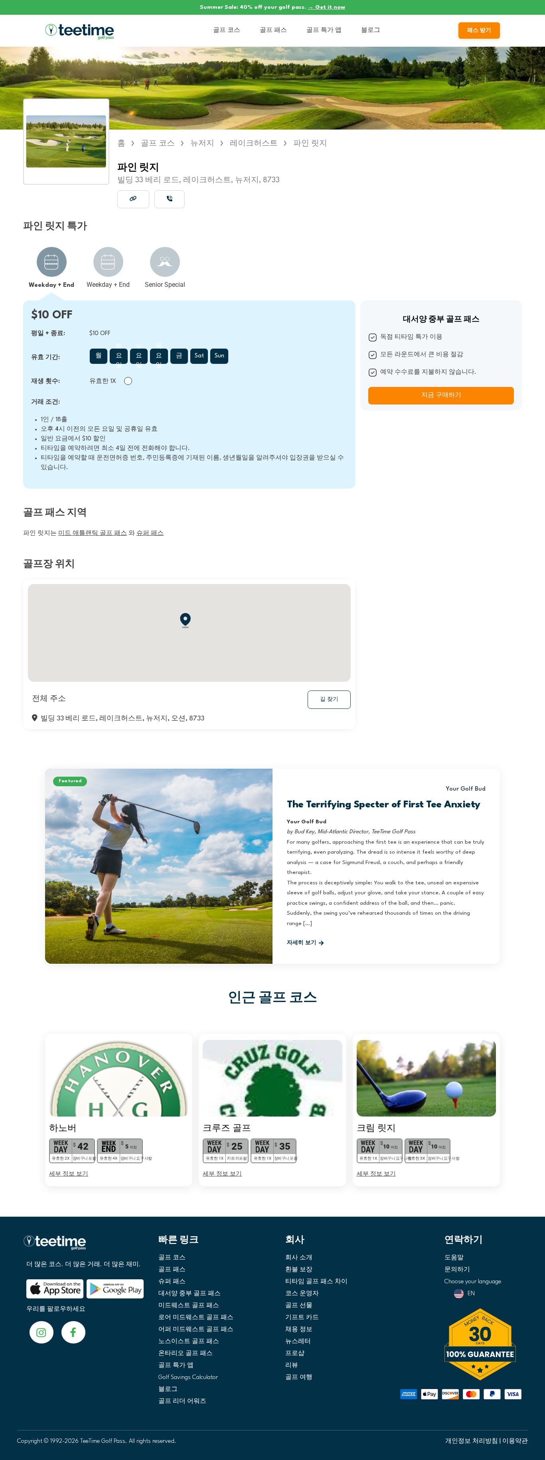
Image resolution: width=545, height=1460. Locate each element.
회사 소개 (298, 1258)
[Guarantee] (483, 1344)
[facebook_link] (41, 1332)
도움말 (454, 1258)
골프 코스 (226, 31)
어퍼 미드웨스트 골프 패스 (195, 1330)
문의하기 (457, 1270)
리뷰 (291, 1366)
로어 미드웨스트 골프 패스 (195, 1318)
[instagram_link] (73, 1332)
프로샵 (294, 1354)
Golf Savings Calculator (188, 1378)
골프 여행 (298, 1378)
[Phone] (169, 198)
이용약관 (515, 1441)
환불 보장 (298, 1270)
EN (471, 1294)
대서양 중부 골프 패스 (189, 1294)
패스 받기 (479, 30)
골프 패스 (273, 31)
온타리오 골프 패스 (185, 1354)
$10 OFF (52, 315)
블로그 (370, 31)
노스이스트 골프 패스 (188, 1342)
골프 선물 (298, 1306)
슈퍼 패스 (172, 1282)
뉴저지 (202, 143)
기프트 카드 (302, 1318)
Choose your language (472, 1282)
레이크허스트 (254, 143)
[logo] (82, 1246)
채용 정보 (298, 1330)
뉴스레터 (298, 1342)
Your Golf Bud (466, 789)
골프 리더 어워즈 (182, 1402)
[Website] (133, 198)
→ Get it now (326, 7)
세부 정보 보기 (68, 1173)
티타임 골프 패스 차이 (316, 1282)
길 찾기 (329, 699)
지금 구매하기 (441, 396)
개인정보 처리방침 (471, 1441)
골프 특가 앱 (324, 31)
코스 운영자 (302, 1294)
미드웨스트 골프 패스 (188, 1306)
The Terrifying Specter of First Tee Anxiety (383, 805)
